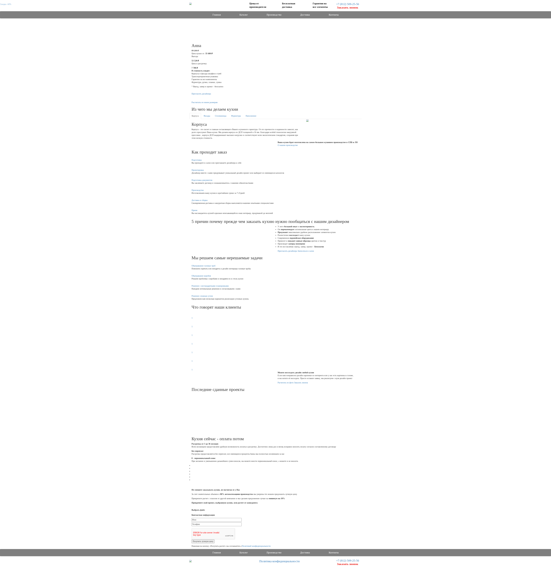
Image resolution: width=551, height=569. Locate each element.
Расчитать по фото (286, 383)
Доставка (305, 14)
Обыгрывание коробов (201, 276)
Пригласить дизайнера (201, 94)
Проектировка (198, 170)
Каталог (243, 14)
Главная (217, 14)
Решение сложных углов (202, 296)
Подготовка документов (202, 180)
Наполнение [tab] (251, 116)
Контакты (334, 14)
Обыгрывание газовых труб (203, 266)
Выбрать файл (198, 510)
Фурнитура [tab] (236, 116)
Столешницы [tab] (220, 116)
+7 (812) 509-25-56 (347, 4)
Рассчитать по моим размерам (205, 102)
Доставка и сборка (199, 200)
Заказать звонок (301, 383)
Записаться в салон (306, 251)
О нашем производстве (288, 145)
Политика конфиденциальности (279, 561)
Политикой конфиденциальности (256, 546)
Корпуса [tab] (195, 116)
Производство (274, 14)
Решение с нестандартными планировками (210, 286)
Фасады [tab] (207, 116)
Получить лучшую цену (203, 541)
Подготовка (197, 160)
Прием (194, 210)
